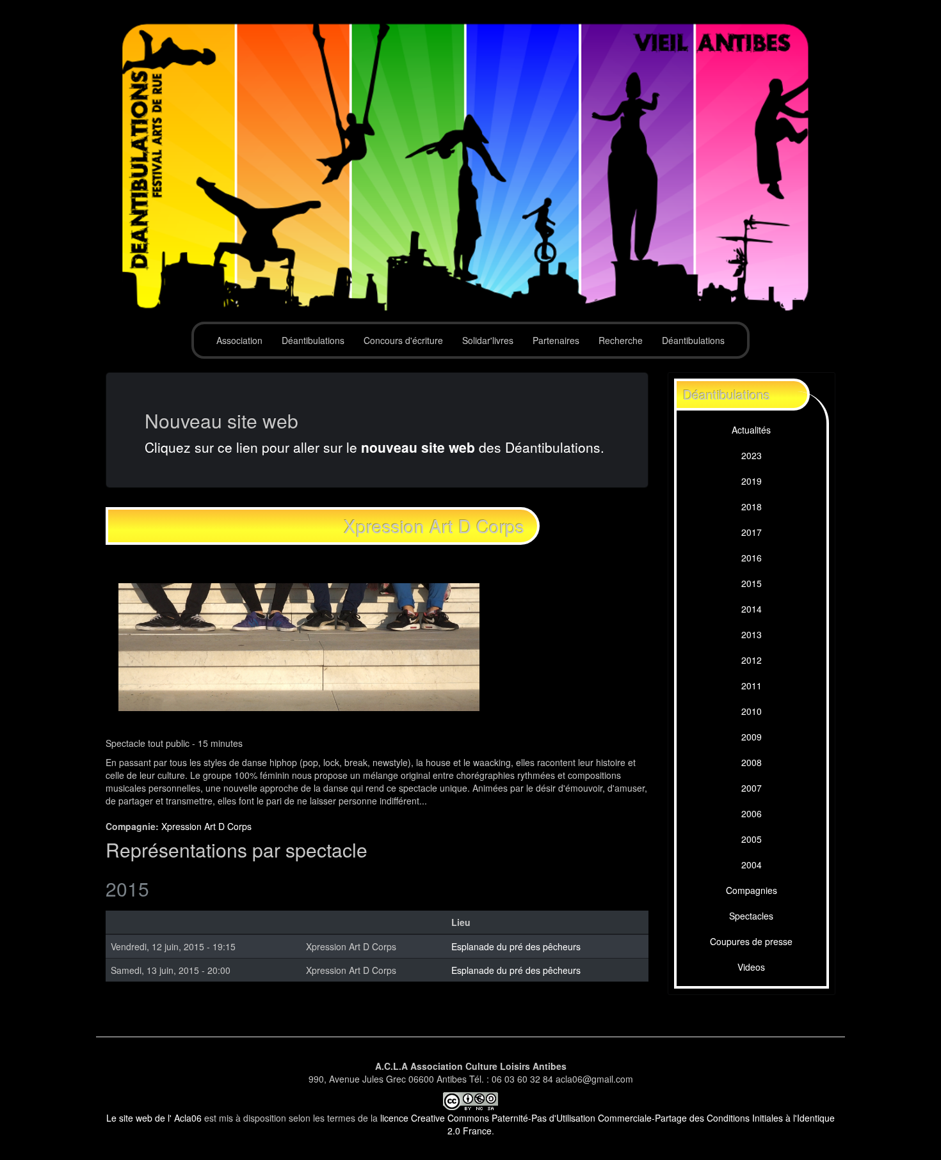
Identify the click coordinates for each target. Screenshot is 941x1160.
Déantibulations (313, 340)
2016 (751, 557)
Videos (751, 966)
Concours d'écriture (403, 340)
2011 (751, 685)
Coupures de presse (751, 941)
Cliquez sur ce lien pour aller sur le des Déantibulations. (374, 447)
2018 (751, 506)
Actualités (751, 429)
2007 (751, 787)
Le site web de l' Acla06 (154, 1117)
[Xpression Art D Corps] (299, 645)
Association (239, 340)
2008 (751, 762)
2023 (751, 455)
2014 (751, 608)
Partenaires (556, 340)
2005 (751, 839)
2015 (751, 583)
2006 (751, 813)
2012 (751, 660)
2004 (751, 864)
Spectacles (751, 915)
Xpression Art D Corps (206, 826)
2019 (751, 480)
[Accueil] (470, 167)
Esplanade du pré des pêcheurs (516, 946)
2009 (751, 736)
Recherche (621, 340)
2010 (751, 711)
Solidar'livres (487, 340)
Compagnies (751, 890)
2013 (751, 634)
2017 (751, 532)
